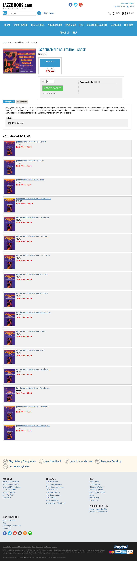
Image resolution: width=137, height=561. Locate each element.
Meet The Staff (8, 495)
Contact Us (7, 498)
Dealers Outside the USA (99, 512)
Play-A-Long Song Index (22, 461)
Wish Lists (121, 6)
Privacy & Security (37, 547)
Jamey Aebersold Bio (11, 484)
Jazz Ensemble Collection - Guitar (30, 350)
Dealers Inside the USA (98, 509)
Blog (4, 523)
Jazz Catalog (50, 498)
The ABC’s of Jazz (9, 490)
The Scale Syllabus (53, 492)
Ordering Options (96, 490)
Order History (95, 484)
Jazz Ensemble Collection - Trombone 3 (33, 369)
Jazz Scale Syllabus (19, 466)
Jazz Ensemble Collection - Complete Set (33, 198)
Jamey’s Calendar (9, 492)
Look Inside (22, 101)
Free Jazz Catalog (111, 461)
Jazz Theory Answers (54, 484)
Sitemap (54, 547)
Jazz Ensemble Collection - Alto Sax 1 (32, 274)
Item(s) (117, 13)
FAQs (92, 495)
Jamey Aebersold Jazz (11, 482)
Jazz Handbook (53, 461)
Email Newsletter (52, 500)
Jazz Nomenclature (81, 461)
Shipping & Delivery (97, 487)
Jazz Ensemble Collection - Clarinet (31, 141)
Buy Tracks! (48, 12)
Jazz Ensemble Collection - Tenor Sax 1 (33, 255)
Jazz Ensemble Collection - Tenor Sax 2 (33, 425)
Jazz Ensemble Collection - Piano (30, 179)
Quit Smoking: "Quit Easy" (55, 503)
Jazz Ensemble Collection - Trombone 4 (33, 388)
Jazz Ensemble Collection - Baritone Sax (33, 312)
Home (5, 42)
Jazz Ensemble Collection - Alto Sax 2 (32, 293)
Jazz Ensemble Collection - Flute (30, 160)
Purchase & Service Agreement (21, 547)
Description (9, 101)
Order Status (94, 482)
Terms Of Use (7, 547)
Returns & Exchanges (97, 492)
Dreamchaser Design (24, 557)
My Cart (131, 13)
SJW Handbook (51, 490)
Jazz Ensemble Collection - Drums (30, 331)
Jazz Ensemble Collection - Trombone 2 (33, 217)
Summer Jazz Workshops (12, 525)
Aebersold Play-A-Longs (12, 487)
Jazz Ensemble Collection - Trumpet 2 (32, 406)
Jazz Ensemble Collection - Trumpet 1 (32, 236)
